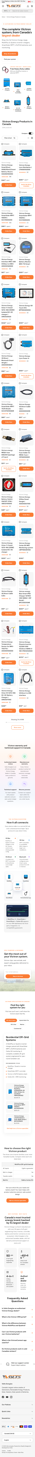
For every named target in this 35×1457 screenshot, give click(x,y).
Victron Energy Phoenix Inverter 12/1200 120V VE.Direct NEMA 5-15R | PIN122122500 (26, 646)
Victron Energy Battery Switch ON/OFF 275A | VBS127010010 (7, 500)
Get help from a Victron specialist (17, 1128)
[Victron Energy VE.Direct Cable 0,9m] (8, 579)
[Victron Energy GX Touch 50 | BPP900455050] (26, 293)
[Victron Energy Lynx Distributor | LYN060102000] (26, 153)
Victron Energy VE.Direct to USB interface (25, 693)
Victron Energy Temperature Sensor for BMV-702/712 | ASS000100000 (7, 646)
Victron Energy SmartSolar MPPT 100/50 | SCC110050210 (25, 216)
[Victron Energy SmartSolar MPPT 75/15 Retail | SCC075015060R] (8, 392)
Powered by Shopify (19, 1446)
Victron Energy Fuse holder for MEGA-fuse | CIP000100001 (24, 453)
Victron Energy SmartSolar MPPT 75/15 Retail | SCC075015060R (7, 407)
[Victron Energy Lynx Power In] (26, 344)
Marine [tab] (22, 1024)
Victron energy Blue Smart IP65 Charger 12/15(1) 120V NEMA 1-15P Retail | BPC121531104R (25, 597)
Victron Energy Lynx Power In (24, 357)
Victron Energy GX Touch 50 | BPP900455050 (26, 308)
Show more (17, 727)
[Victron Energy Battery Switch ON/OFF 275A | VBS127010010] (8, 485)
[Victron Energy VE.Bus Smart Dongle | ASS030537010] (26, 485)
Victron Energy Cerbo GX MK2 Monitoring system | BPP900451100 (26, 546)
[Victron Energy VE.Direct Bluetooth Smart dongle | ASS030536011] (8, 344)
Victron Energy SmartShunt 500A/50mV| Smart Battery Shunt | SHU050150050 (8, 169)
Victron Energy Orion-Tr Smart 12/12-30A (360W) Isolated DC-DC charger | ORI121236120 (7, 311)
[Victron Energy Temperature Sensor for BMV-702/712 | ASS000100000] (8, 630)
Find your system (10, 59)
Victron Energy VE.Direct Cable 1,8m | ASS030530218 (24, 407)
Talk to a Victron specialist (17, 1200)
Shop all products (10, 54)
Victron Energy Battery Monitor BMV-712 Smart (25, 262)
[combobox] (17, 11)
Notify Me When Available (26, 185)
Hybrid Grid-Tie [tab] (24, 1020)
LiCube (15, 1452)
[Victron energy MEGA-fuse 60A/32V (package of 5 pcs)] (8, 438)
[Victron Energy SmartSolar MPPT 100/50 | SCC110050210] (26, 201)
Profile (9, 1451)
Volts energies (10, 1446)
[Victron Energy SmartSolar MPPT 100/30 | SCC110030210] (8, 201)
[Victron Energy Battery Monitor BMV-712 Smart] (26, 247)
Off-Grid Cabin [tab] (10, 1020)
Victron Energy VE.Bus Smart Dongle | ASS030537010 (24, 500)
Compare (25, 133)
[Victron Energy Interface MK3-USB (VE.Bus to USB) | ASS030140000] (8, 247)
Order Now (8, 185)
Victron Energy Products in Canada (16, 17)
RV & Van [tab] (13, 1024)
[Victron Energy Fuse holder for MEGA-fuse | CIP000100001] (26, 438)
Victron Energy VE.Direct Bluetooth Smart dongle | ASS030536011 (7, 360)
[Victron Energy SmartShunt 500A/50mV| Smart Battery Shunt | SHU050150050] (8, 153)
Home (3, 17)
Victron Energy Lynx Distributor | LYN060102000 (25, 167)
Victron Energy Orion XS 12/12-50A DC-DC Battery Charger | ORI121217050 (8, 695)
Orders (4, 1451)
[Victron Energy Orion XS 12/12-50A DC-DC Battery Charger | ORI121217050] (8, 678)
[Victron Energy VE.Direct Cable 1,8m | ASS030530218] (26, 392)
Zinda (11, 1448)
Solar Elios (20, 1452)
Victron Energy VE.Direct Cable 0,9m (7, 593)
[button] (32, 6)
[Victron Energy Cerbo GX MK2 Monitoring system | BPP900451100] (26, 531)
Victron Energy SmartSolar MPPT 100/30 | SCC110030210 (7, 216)
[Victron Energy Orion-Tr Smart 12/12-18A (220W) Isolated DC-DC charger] (8, 531)
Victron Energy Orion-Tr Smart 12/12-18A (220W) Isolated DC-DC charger (7, 547)
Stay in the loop (18, 976)
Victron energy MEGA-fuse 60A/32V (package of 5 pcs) (8, 453)
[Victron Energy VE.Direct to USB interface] (26, 678)
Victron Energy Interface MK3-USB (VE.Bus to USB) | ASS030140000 (8, 262)
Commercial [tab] (17, 1028)
